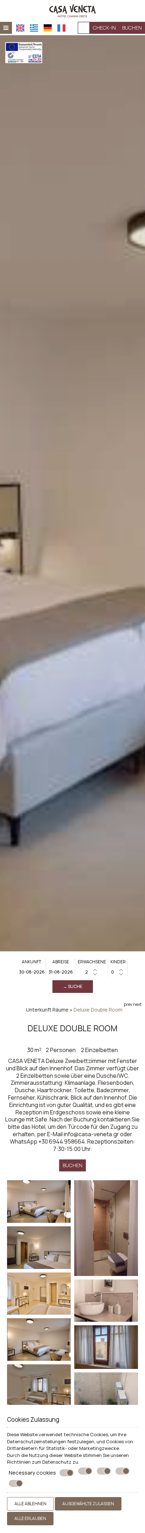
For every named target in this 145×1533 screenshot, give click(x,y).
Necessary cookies (32, 1472)
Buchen (132, 27)
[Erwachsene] (91, 972)
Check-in (104, 27)
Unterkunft (38, 1009)
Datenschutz (56, 1462)
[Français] (61, 28)
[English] (20, 28)
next (137, 1004)
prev (128, 1004)
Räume (60, 1009)
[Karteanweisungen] (84, 28)
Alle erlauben (30, 1518)
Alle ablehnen (30, 1504)
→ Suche (72, 986)
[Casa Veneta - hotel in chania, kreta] (72, 10)
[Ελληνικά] (34, 28)
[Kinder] (117, 972)
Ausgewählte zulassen (88, 1504)
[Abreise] (61, 972)
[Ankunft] (32, 972)
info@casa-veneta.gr (91, 1134)
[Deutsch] (47, 28)
